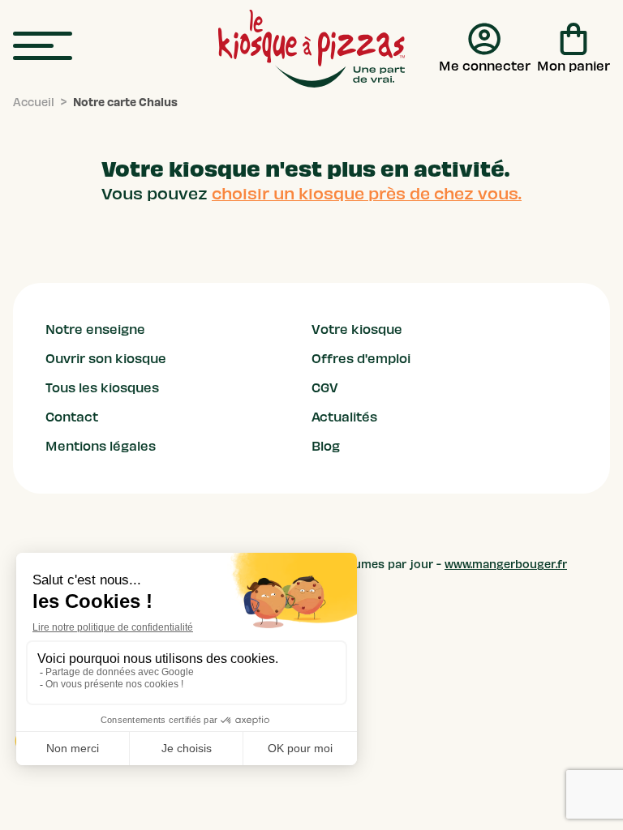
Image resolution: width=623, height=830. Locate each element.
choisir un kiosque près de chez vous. (367, 193)
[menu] (42, 47)
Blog (326, 447)
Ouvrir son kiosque (105, 359)
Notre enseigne (95, 330)
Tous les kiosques (102, 388)
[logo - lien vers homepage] (311, 49)
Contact (71, 417)
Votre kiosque (357, 330)
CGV (325, 388)
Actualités (344, 417)
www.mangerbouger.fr (506, 564)
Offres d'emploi (361, 359)
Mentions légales (100, 447)
